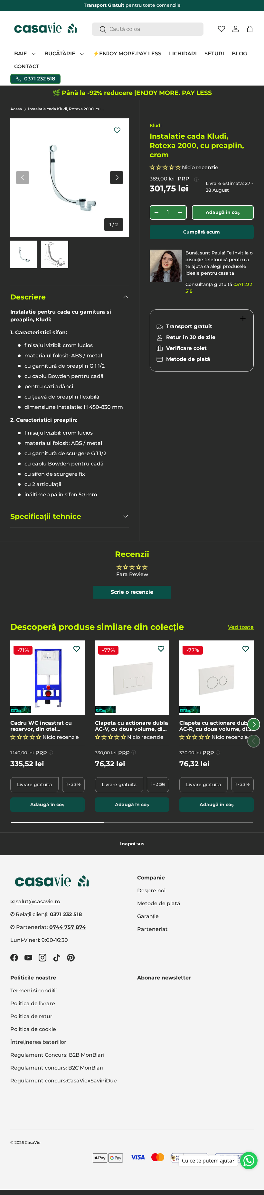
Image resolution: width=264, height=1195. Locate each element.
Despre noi (151, 890)
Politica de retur (31, 1016)
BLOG (239, 54)
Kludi (156, 125)
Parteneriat (152, 929)
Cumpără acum (201, 232)
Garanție (148, 916)
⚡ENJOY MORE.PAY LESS (127, 54)
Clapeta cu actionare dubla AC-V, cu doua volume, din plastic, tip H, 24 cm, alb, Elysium (131, 726)
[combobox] (148, 29)
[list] (69, 177)
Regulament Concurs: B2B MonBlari (57, 1055)
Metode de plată (158, 903)
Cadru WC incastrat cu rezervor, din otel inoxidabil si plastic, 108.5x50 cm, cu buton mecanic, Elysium (41, 726)
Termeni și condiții (33, 991)
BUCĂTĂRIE (59, 54)
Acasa (16, 109)
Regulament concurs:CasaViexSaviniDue (63, 1081)
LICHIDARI (183, 54)
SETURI (214, 54)
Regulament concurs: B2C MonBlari (56, 1068)
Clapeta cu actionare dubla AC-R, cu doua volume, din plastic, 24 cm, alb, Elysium (216, 726)
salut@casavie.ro (38, 901)
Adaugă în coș (223, 212)
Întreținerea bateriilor (38, 1042)
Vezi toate (241, 627)
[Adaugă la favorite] (117, 130)
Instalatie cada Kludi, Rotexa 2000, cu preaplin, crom (66, 109)
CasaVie (32, 1142)
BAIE (20, 54)
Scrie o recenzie (132, 592)
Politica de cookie (33, 1029)
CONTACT (26, 66)
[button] (250, 29)
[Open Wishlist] (221, 29)
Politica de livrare (32, 1003)
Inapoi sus (132, 844)
